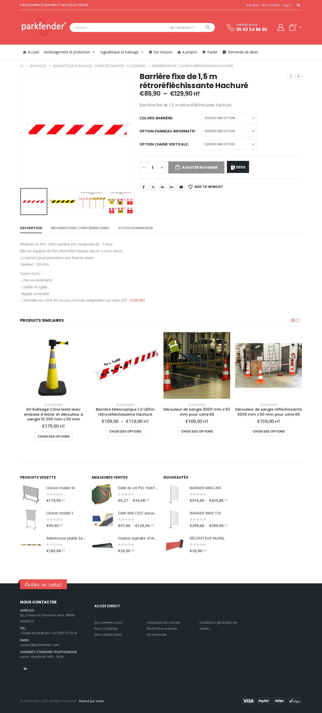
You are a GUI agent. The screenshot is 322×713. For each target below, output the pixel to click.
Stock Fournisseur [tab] (135, 228)
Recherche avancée (162, 628)
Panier (212, 52)
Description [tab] (31, 228)
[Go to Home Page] (21, 66)
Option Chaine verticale (164, 144)
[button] (21, 129)
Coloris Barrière (156, 118)
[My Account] (281, 27)
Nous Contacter (106, 628)
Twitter (153, 187)
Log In (286, 5)
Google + (172, 187)
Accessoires (53, 405)
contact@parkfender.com (39, 645)
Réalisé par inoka (91, 701)
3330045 (137, 300)
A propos (252, 5)
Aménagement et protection (67, 52)
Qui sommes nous (108, 622)
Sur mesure (163, 52)
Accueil (33, 52)
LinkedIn (162, 187)
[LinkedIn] (298, 5)
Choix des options (53, 436)
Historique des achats (163, 622)
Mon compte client (108, 634)
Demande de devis (243, 52)
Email (181, 187)
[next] (298, 76)
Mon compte (271, 5)
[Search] (207, 27)
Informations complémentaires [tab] (80, 228)
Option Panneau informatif (167, 131)
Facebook (144, 187)
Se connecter (157, 634)
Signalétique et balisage (119, 52)
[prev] (290, 76)
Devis (241, 167)
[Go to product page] (53, 365)
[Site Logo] (43, 27)
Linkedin (25, 668)
